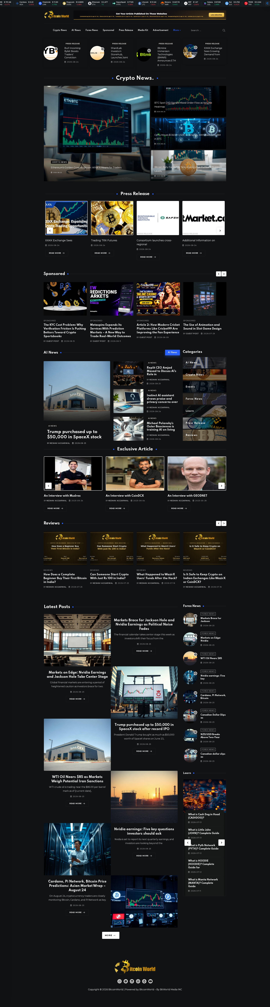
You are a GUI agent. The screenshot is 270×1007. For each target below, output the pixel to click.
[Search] (224, 30)
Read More (55, 257)
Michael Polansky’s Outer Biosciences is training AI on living (161, 426)
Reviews (48, 570)
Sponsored (108, 30)
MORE (108, 935)
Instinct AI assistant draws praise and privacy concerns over (162, 399)
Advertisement (160, 30)
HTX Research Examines (152, 240)
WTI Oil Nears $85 (211, 658)
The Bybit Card (191, 240)
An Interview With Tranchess (126, 496)
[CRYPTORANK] (267, 3)
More (176, 30)
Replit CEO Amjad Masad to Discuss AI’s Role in (161, 371)
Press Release (126, 30)
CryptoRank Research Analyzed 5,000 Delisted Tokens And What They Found (204, 578)
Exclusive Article (54, 489)
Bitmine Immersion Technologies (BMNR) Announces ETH (167, 54)
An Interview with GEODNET (64, 496)
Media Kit (143, 30)
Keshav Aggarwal (60, 443)
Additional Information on (107, 240)
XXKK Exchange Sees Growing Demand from (213, 51)
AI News (76, 30)
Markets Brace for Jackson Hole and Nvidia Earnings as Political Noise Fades (144, 625)
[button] (50, 230)
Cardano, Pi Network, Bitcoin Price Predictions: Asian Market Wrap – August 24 (77, 886)
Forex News (92, 30)
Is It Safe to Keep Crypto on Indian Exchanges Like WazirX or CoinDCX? (111, 578)
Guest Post (52, 341)
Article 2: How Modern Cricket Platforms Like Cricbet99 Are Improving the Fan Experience (158, 329)
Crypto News (60, 30)
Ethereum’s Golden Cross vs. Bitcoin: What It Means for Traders (86, 167)
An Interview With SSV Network (190, 496)
